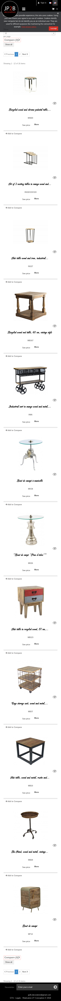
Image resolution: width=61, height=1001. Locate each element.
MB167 (30, 340)
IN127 (30, 266)
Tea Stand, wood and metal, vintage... (29, 852)
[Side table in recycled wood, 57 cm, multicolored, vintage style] (30, 603)
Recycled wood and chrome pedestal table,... (30, 110)
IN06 (30, 415)
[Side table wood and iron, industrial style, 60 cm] (30, 231)
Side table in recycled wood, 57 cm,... (29, 629)
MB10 (30, 786)
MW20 (30, 118)
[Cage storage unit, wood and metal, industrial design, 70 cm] (30, 677)
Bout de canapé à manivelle (30, 481)
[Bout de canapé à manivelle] (30, 454)
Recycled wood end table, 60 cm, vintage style (30, 332)
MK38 (30, 489)
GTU (12, 998)
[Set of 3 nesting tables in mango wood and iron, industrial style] (30, 157)
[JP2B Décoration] (9, 9)
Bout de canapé (29, 926)
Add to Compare (15, 134)
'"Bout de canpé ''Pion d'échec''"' (29, 555)
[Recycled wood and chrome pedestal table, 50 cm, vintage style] (30, 83)
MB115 (30, 637)
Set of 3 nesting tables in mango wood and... (29, 184)
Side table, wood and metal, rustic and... (29, 777)
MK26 (30, 563)
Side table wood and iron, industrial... (29, 258)
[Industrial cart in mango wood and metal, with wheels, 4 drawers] (30, 380)
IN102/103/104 (30, 192)
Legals (18, 998)
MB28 (30, 860)
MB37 (30, 711)
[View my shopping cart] (55, 9)
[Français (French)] (50, 3)
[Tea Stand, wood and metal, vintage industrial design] (30, 825)
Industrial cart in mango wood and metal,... (30, 406)
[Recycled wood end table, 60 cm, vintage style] (30, 306)
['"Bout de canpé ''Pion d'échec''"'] (30, 528)
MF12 (30, 934)
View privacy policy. (28, 27)
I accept (53, 28)
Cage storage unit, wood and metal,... (30, 703)
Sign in (43, 3)
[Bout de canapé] (30, 899)
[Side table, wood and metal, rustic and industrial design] (30, 751)
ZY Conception (38, 998)
